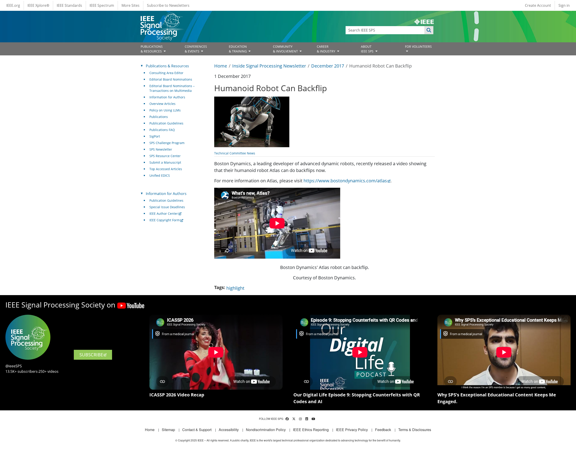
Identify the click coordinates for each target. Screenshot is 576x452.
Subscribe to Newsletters (168, 5)
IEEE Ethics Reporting (311, 429)
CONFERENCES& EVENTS (196, 48)
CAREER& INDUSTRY (326, 48)
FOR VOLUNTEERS (418, 46)
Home (220, 66)
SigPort (154, 136)
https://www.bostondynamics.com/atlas (345, 181)
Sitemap (168, 429)
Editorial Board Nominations (170, 79)
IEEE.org (13, 5)
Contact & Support (197, 429)
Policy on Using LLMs (165, 110)
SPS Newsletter (160, 149)
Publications (158, 117)
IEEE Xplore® (38, 5)
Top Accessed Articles (165, 169)
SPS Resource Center (165, 156)
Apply (428, 30)
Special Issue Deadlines (167, 207)
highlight (235, 288)
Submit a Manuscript (165, 162)
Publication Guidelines (166, 123)
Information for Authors (167, 97)
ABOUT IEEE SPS (367, 48)
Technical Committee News (234, 153)
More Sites (131, 5)
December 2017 (327, 66)
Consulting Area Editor (166, 73)
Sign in (564, 5)
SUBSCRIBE (91, 355)
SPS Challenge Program (166, 143)
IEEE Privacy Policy (352, 429)
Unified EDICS (159, 175)
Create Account (538, 5)
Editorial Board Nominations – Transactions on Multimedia (172, 88)
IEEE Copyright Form (164, 220)
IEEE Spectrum (102, 5)
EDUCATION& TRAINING (238, 48)
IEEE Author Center (163, 213)
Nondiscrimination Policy (266, 429)
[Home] (161, 17)
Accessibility (229, 429)
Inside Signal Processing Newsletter (269, 66)
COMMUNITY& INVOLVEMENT (286, 48)
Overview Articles (162, 104)
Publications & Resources (167, 65)
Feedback (383, 429)
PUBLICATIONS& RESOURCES (152, 48)
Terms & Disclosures (414, 429)
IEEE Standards (69, 5)
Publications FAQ (162, 130)
